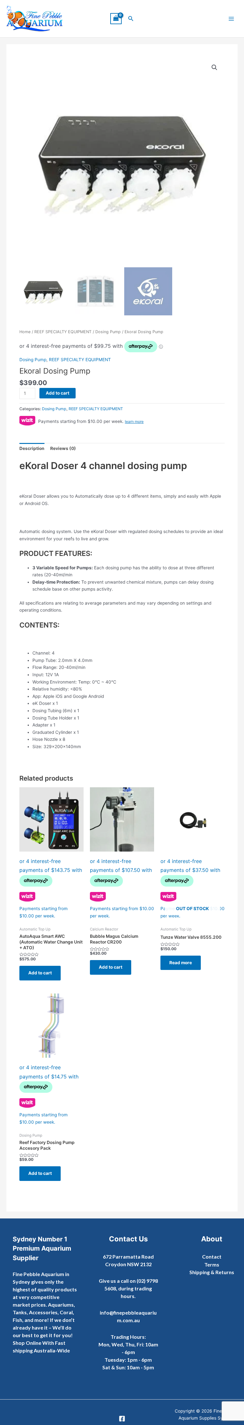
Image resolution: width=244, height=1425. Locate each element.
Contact (211, 1256)
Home (24, 331)
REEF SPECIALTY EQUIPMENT (63, 331)
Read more (180, 962)
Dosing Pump (108, 331)
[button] (131, 19)
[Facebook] (122, 1418)
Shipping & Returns (211, 1272)
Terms (211, 1264)
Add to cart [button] (40, 972)
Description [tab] (31, 448)
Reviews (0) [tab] (63, 448)
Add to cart (57, 393)
